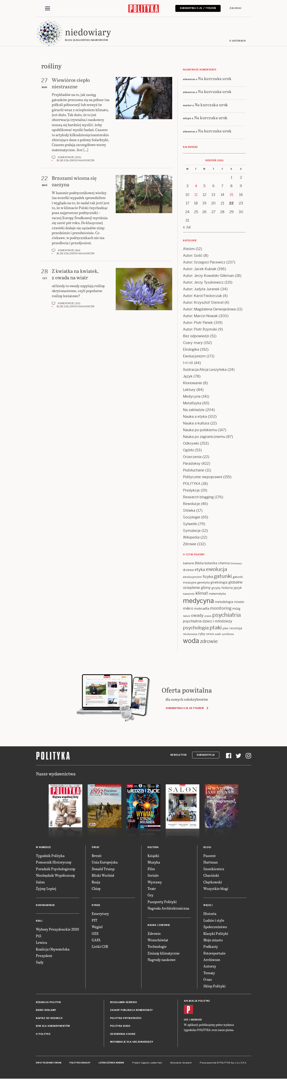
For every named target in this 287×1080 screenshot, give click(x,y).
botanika (210, 563)
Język (188, 376)
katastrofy (189, 593)
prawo (207, 615)
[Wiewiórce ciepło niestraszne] (144, 119)
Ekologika (191, 349)
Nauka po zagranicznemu (204, 436)
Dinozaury (236, 563)
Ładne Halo (156, 1062)
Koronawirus (45, 905)
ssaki (218, 634)
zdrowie (209, 641)
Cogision (145, 1062)
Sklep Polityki (214, 986)
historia (227, 588)
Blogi (207, 847)
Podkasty (210, 946)
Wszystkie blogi (215, 888)
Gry (150, 895)
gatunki (223, 576)
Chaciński (211, 875)
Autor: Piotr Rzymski (200, 329)
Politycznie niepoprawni (202, 477)
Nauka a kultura (196, 423)
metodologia (224, 602)
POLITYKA (191, 483)
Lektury (189, 389)
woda (191, 641)
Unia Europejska (105, 862)
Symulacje (192, 530)
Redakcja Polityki (48, 1002)
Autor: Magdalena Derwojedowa (209, 309)
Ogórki (188, 450)
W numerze (43, 847)
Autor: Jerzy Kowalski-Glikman (208, 275)
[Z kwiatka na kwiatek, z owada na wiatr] (144, 289)
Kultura (153, 847)
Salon (40, 882)
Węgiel (97, 926)
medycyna (198, 601)
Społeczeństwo (215, 926)
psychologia (196, 628)
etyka (200, 569)
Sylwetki (190, 524)
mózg (236, 609)
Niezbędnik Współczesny (55, 875)
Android (196, 1019)
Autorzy (209, 966)
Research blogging (198, 497)
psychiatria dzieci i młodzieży (207, 621)
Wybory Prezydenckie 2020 (57, 929)
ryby (201, 634)
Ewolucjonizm (194, 356)
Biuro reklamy (46, 1010)
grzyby (216, 588)
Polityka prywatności (125, 1018)
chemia (224, 563)
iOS (186, 1019)
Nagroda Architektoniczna (168, 908)
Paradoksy (191, 463)
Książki (153, 855)
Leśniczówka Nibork (111, 1062)
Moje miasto (213, 939)
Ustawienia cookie (123, 1034)
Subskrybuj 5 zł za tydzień (185, 708)
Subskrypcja (206, 754)
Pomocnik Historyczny (54, 862)
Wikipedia (191, 537)
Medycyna (191, 396)
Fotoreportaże (214, 953)
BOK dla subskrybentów (53, 1026)
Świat (96, 847)
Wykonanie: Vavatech (181, 1062)
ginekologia (219, 582)
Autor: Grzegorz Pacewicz (204, 262)
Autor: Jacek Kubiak (199, 269)
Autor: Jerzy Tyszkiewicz (203, 282)
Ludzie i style (213, 920)
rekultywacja (190, 634)
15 (231, 194)
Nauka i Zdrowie (159, 925)
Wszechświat (158, 939)
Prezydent (44, 955)
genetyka (203, 582)
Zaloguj (235, 8)
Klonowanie (192, 383)
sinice (210, 634)
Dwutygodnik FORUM (48, 1062)
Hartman (210, 862)
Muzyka (154, 862)
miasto (239, 602)
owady (197, 615)
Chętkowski (212, 882)
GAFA (96, 939)
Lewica (41, 942)
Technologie (157, 946)
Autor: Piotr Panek (198, 322)
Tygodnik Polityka (50, 855)
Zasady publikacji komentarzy (131, 1010)
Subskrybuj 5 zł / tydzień (198, 8)
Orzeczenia (192, 456)
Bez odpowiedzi (196, 336)
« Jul (187, 227)
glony (206, 587)
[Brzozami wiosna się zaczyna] (144, 215)
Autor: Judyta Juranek (201, 289)
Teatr (152, 888)
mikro (188, 608)
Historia (209, 913)
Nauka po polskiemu (200, 430)
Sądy (39, 962)
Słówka (189, 510)
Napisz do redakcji (49, 1018)
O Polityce (43, 1034)
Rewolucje (191, 503)
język (238, 588)
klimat (202, 593)
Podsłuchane (193, 470)
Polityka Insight (80, 1062)
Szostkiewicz (213, 868)
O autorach (237, 40)
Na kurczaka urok (214, 78)
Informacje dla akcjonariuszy (131, 1041)
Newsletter (178, 754)
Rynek (96, 905)
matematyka (217, 594)
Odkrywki (191, 443)
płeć (225, 628)
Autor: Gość (192, 255)
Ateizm (189, 248)
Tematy (209, 972)
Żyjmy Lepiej (46, 888)
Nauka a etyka (195, 416)
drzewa (188, 570)
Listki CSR (100, 946)
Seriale (153, 875)
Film (151, 868)
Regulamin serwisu (123, 1002)
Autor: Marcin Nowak (200, 316)
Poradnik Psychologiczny (55, 868)
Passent (209, 855)
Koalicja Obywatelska (53, 949)
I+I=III (188, 363)
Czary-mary (193, 342)
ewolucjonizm (192, 577)
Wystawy (155, 882)
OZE (95, 933)
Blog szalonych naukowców (76, 160)
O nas (207, 979)
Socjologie (191, 517)
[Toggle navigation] (47, 8)
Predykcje (191, 490)
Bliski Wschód (103, 875)
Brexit (97, 855)
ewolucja (216, 569)
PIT (94, 920)
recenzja (235, 628)
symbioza (228, 634)
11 (196, 194)
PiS (38, 935)
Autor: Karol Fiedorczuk (202, 295)
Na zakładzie (193, 409)
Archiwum (211, 959)
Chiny (96, 888)
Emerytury (100, 913)
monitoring (220, 608)
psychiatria (226, 614)
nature (186, 615)
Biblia (199, 563)
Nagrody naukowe (162, 959)
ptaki (216, 627)
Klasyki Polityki (215, 933)
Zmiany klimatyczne (164, 953)
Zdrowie (189, 544)
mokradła (201, 608)
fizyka (208, 576)
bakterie (188, 563)
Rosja (96, 882)
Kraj (39, 920)
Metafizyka (192, 403)
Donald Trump (103, 868)
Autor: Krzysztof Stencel (203, 302)
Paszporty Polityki (162, 901)
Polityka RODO (120, 1026)
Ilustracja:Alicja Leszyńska (205, 369)
